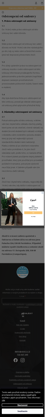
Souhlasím (22, 411)
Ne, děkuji (32, 216)
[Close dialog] (42, 193)
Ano (32, 212)
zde (3, 400)
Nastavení (22, 405)
